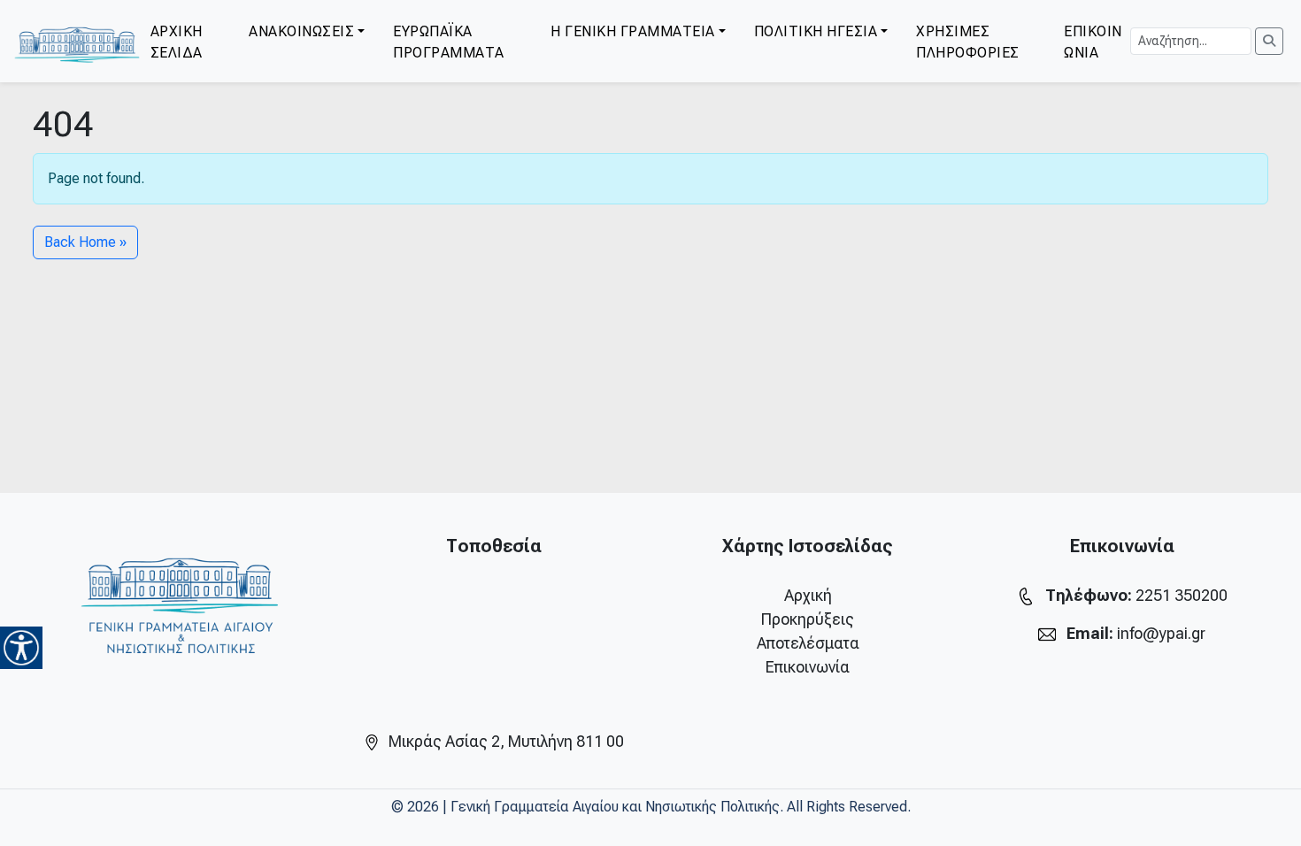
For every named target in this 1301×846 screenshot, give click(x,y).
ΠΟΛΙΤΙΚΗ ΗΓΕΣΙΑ (816, 31)
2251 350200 (1181, 595)
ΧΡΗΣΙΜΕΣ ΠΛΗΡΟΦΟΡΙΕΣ (968, 42)
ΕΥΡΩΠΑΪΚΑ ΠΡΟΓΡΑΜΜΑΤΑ (448, 42)
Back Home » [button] (85, 242)
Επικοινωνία (808, 667)
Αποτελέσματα (808, 643)
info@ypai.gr (1161, 633)
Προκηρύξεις (807, 619)
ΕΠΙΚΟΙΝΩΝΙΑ (1093, 42)
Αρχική (808, 595)
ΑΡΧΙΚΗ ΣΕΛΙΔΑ (176, 42)
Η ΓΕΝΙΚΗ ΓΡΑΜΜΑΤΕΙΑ (632, 31)
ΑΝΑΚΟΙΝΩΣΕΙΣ (301, 31)
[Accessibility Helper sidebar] (21, 648)
